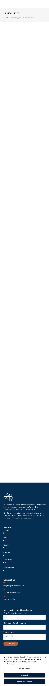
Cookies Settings (24, 668)
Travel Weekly (9, 91)
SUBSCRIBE (11, 644)
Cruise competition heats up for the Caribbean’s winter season (22, 83)
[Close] (45, 657)
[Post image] (24, 54)
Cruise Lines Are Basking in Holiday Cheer (21, 351)
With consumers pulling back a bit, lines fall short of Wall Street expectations (24, 261)
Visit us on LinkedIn (11, 592)
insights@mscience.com (13, 586)
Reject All (24, 675)
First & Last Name (15, 613)
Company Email (14, 623)
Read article (10, 112)
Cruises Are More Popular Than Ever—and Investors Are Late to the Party (24, 441)
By (30, 91)
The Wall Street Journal (13, 177)
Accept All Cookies (24, 682)
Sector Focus (9, 632)
